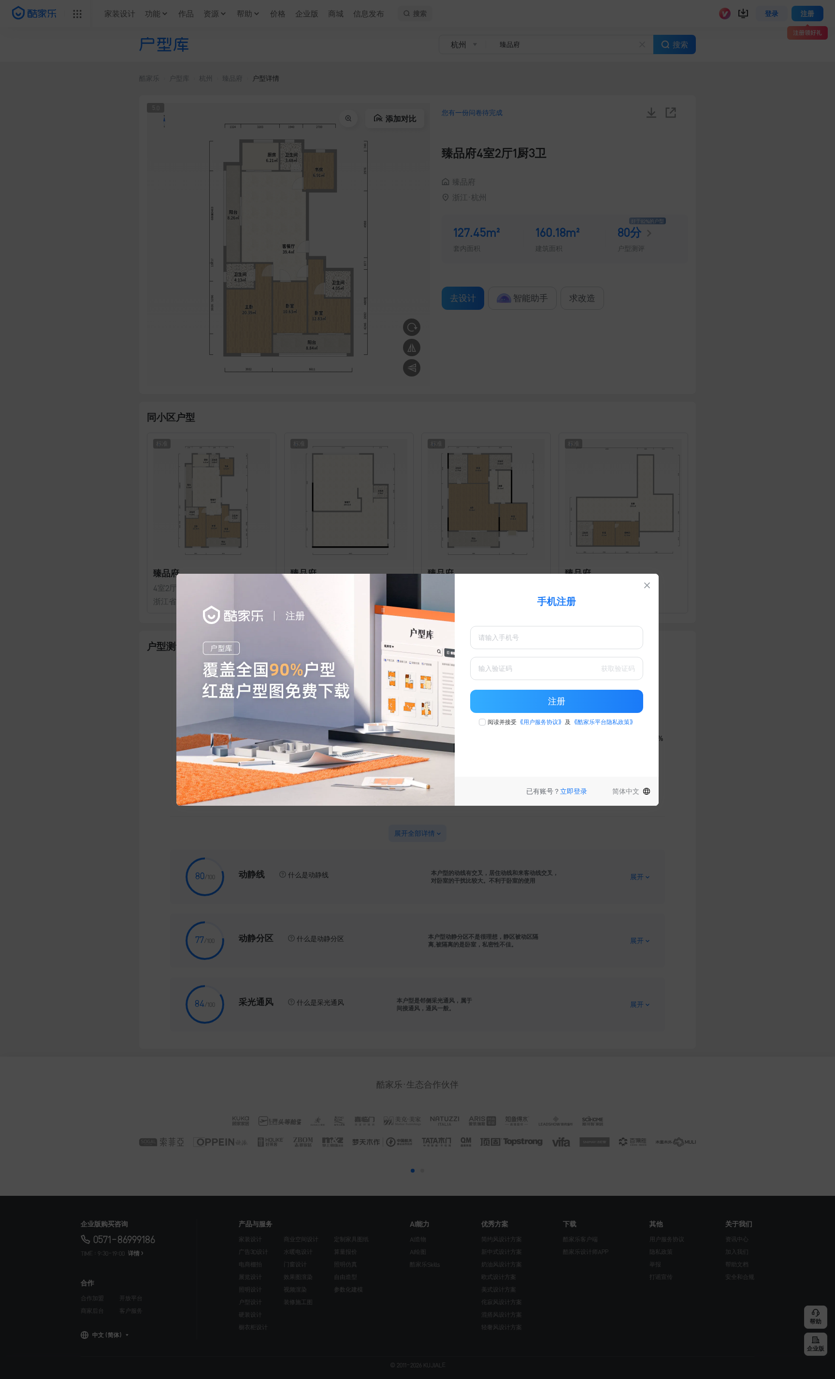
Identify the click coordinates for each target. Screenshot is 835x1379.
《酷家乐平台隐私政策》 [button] (603, 722)
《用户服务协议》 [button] (540, 722)
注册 (556, 701)
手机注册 (556, 601)
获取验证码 (618, 668)
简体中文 (625, 791)
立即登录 (573, 791)
